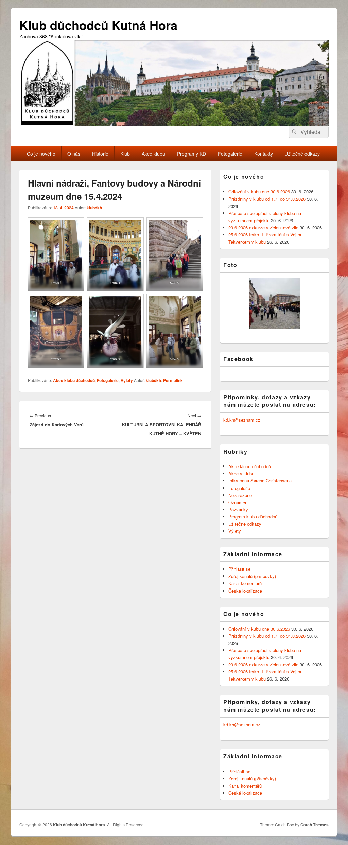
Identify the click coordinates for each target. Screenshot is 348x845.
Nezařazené (240, 495)
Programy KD (191, 153)
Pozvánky (238, 509)
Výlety (127, 380)
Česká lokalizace (245, 590)
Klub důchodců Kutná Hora (98, 25)
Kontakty (263, 153)
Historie (100, 153)
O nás (73, 153)
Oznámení (238, 502)
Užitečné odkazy (302, 153)
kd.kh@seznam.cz (241, 420)
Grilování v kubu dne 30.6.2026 (259, 191)
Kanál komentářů (245, 583)
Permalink (173, 380)
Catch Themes (314, 825)
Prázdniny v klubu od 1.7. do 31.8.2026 (267, 199)
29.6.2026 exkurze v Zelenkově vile (263, 227)
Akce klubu (153, 153)
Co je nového (41, 153)
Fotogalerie (230, 153)
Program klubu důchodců (252, 516)
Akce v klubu (241, 473)
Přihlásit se (239, 569)
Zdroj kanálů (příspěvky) (252, 576)
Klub (125, 153)
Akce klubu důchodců (74, 380)
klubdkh (94, 208)
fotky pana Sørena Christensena (260, 480)
